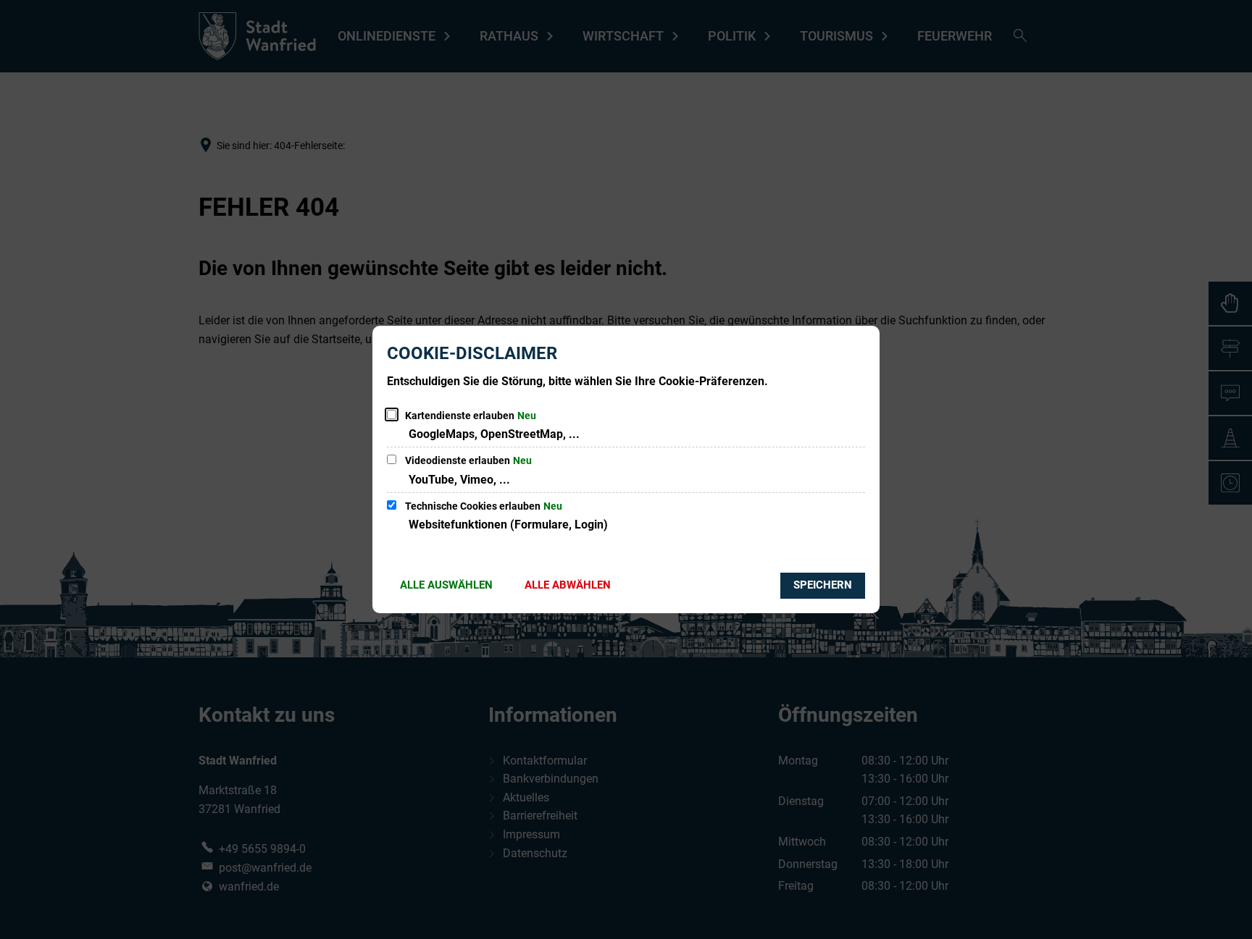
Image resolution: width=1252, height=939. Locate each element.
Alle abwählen (568, 584)
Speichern (822, 584)
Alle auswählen (446, 584)
